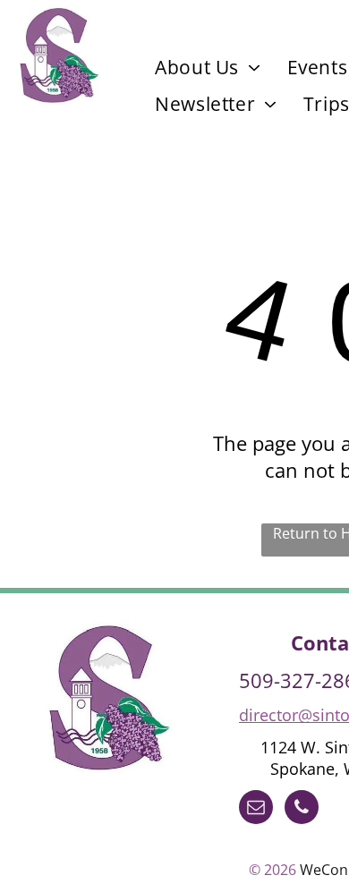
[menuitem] (207, 67)
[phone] (302, 809)
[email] (256, 809)
